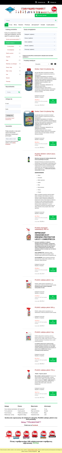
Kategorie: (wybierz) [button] (29, 34)
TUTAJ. (36, 443)
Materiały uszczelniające (11, 63)
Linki (45, 414)
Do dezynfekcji (10, 46)
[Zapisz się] (19, 138)
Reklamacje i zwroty (9, 414)
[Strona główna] (31, 9)
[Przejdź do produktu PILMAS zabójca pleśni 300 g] (29, 312)
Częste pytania (21, 411)
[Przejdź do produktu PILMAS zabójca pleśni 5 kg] (29, 336)
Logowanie (33, 409)
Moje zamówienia (35, 411)
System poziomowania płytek (12, 39)
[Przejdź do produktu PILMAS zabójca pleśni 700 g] (29, 374)
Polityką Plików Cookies (33, 449)
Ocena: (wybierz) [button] (29, 38)
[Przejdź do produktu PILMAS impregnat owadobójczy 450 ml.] (29, 234)
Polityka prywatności (22, 412)
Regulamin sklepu (22, 414)
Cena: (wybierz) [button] (28, 41)
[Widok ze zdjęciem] (52, 64)
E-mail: (7, 103)
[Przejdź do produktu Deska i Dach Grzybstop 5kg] (29, 118)
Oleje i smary (9, 70)
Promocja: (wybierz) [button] (29, 49)
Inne (7, 74)
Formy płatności (8, 411)
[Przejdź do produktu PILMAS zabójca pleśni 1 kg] (29, 284)
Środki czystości (9, 53)
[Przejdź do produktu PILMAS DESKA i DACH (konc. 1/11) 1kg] (29, 158)
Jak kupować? (21, 409)
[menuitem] (10, 25)
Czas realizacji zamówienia (11, 409)
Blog (45, 412)
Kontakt (46, 411)
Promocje (8, 81)
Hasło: (6, 109)
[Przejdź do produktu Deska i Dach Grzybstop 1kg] (29, 79)
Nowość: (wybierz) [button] (29, 45)
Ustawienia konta (35, 414)
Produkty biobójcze (10, 42)
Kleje (7, 60)
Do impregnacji (10, 49)
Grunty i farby (9, 67)
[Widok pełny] (55, 64)
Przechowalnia (34, 412)
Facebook (35, 425)
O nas (45, 409)
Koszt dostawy (8, 412)
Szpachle (8, 56)
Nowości (8, 77)
